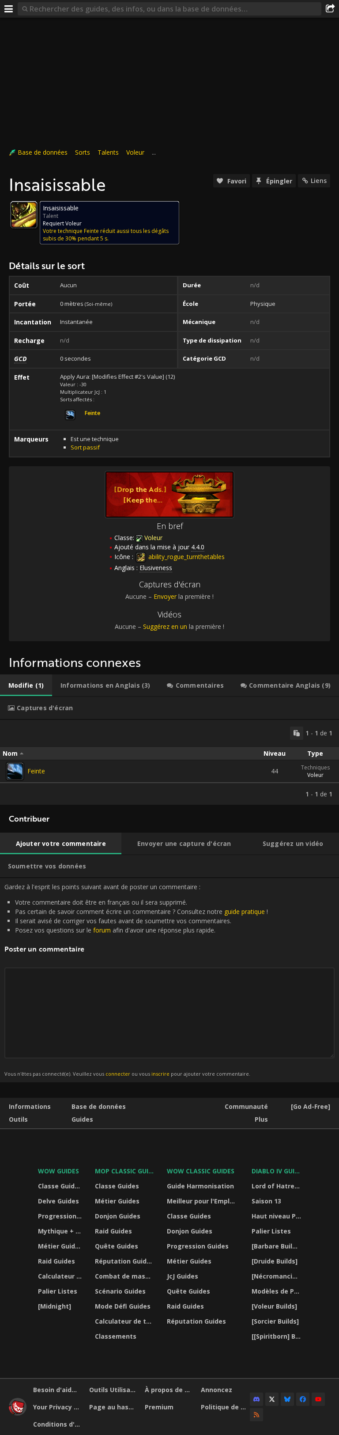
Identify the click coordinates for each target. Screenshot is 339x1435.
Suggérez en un (165, 626)
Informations (30, 1106)
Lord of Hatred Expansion (278, 1186)
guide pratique (244, 911)
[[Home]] (17, 1413)
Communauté (246, 1106)
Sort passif (85, 447)
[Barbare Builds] (277, 1246)
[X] (272, 1399)
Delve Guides (58, 1201)
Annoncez (216, 1390)
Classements (115, 1336)
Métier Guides (60, 1246)
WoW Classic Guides (200, 1171)
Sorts (82, 152)
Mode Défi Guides (123, 1306)
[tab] (26, 685)
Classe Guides (60, 1186)
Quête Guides (116, 1246)
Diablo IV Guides (278, 1171)
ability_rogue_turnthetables (186, 556)
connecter (117, 1073)
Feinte (36, 771)
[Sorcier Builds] (275, 1321)
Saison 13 (266, 1201)
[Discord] (256, 1399)
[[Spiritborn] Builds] (278, 1336)
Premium (159, 1407)
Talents (108, 152)
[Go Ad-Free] (310, 1106)
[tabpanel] (169, 762)
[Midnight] (54, 1306)
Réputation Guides (124, 1261)
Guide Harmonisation (200, 1186)
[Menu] (9, 9)
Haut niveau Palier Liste (278, 1216)
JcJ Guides (182, 1276)
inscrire (160, 1073)
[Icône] (24, 214)
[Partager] (330, 9)
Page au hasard (114, 1407)
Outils (18, 1119)
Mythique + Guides (61, 1231)
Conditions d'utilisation (58, 1424)
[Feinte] (15, 771)
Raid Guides (56, 1261)
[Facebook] (302, 1399)
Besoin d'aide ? (56, 1390)
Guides (82, 1119)
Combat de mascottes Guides (125, 1276)
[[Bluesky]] (287, 1399)
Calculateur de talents (61, 1276)
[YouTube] (318, 1399)
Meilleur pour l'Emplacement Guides (204, 1201)
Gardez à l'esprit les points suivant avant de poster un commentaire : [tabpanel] (136, 980)
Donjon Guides (117, 1216)
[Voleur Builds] (274, 1306)
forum (102, 930)
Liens (319, 180)
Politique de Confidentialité (225, 1407)
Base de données (43, 152)
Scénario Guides (120, 1291)
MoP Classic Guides (125, 1171)
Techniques (315, 767)
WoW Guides (58, 1171)
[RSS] (256, 1414)
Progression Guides (61, 1216)
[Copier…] (296, 733)
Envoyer (165, 596)
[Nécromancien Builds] (278, 1276)
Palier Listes (57, 1291)
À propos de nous (169, 1390)
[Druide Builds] (275, 1261)
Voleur (135, 152)
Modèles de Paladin (278, 1291)
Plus (261, 1119)
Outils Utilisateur (114, 1390)
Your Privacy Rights (58, 1407)
